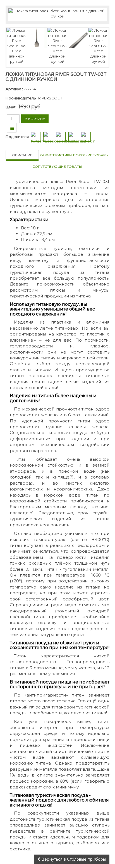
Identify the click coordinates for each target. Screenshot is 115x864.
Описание (22, 155)
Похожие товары (91, 155)
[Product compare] (12, 128)
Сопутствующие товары (57, 166)
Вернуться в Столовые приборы (73, 859)
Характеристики (56, 155)
